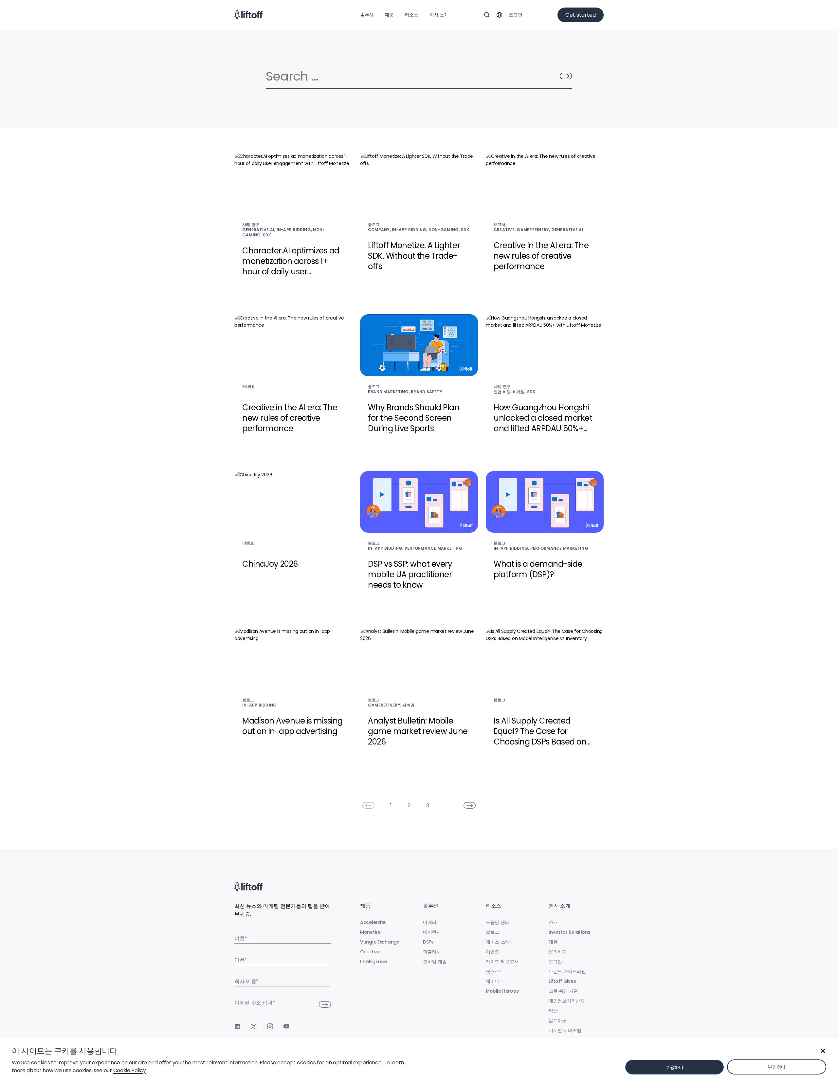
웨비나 (492, 981)
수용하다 (674, 1067)
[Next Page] (470, 805)
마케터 (429, 922)
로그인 (515, 14)
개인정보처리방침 (567, 1001)
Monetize (370, 932)
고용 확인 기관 (563, 991)
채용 (553, 942)
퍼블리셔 (432, 951)
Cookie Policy (129, 1070)
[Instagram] (270, 1026)
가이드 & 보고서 (502, 961)
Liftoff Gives (562, 981)
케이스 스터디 (500, 942)
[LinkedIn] (237, 1026)
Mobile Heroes (502, 991)
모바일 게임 (434, 961)
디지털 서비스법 (565, 1030)
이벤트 (492, 951)
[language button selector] (499, 14)
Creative (370, 951)
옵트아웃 (558, 1020)
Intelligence (373, 961)
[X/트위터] (254, 1026)
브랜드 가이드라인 (567, 971)
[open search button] (487, 14)
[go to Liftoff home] (248, 15)
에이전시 (432, 932)
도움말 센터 (497, 922)
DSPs (428, 942)
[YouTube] (286, 1026)
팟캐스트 (495, 971)
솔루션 (366, 14)
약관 (553, 1010)
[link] (368, 805)
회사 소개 (439, 14)
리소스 (411, 14)
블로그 (492, 932)
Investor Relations (569, 932)
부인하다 (777, 1067)
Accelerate (373, 922)
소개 (553, 922)
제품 (389, 14)
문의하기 (558, 951)
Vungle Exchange (380, 942)
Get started (580, 15)
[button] (823, 1051)
